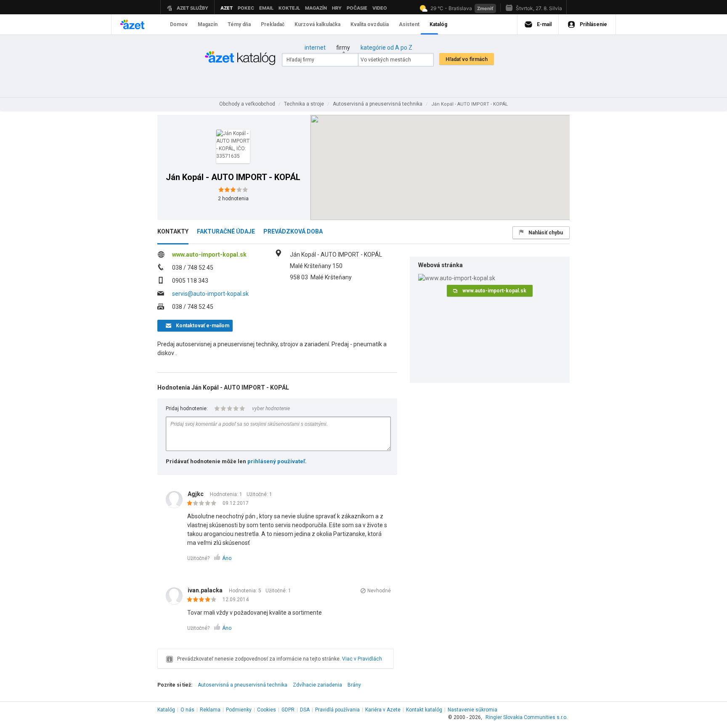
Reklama (210, 710)
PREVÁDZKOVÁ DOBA (293, 231)
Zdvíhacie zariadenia (317, 685)
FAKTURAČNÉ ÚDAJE (226, 231)
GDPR (288, 710)
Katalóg (166, 710)
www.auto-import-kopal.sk (209, 254)
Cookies (266, 710)
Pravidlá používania (337, 710)
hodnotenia (233, 199)
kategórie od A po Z (386, 47)
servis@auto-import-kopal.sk (210, 293)
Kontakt (424, 710)
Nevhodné (379, 591)
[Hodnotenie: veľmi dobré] (204, 600)
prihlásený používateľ (276, 461)
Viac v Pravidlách (362, 659)
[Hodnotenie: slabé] (204, 503)
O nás (187, 710)
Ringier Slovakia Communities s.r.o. (527, 717)
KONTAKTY (172, 231)
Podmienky (239, 710)
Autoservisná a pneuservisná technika (242, 685)
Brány (354, 685)
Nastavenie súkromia (472, 710)
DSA (305, 710)
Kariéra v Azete (383, 710)
